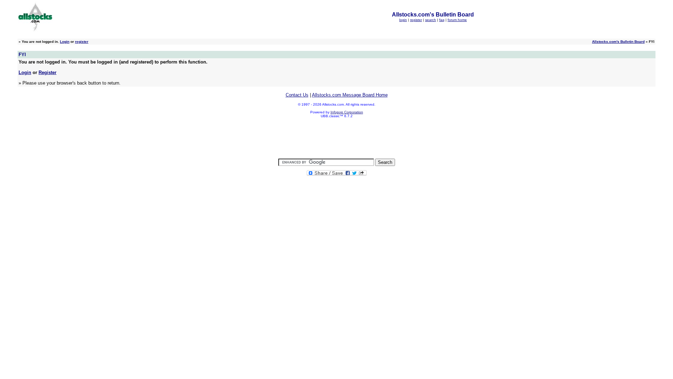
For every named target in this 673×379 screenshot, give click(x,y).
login (403, 20)
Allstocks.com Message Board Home (350, 95)
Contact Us (297, 95)
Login (64, 42)
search (430, 20)
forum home (457, 20)
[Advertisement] (336, 138)
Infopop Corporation (347, 112)
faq (441, 20)
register (416, 20)
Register (47, 72)
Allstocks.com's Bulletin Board (618, 42)
